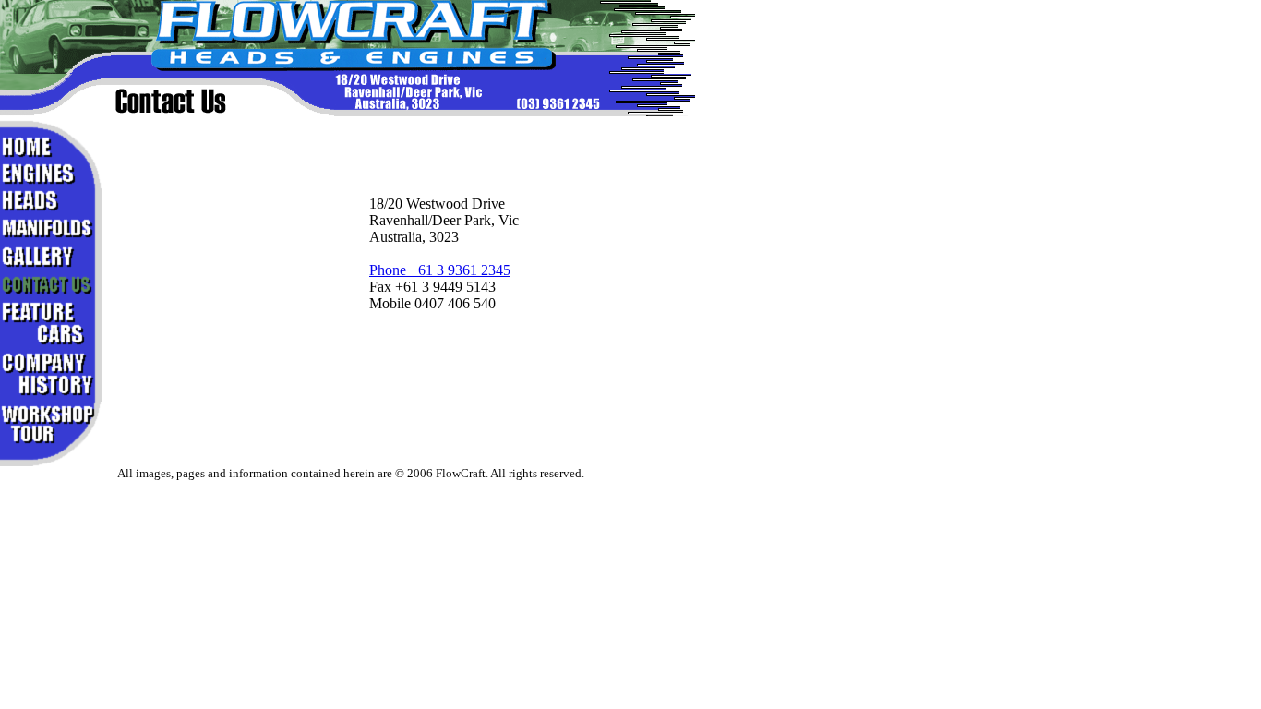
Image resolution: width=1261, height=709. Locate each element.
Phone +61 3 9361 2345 (439, 270)
